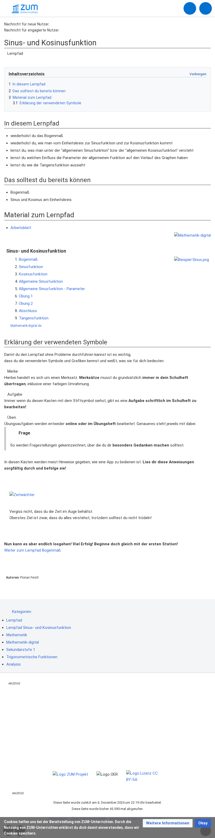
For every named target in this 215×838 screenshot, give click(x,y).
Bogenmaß (28, 259)
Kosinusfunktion (33, 274)
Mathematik (16, 635)
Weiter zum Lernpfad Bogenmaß (33, 550)
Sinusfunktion (31, 266)
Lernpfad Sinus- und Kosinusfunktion (38, 627)
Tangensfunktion (34, 318)
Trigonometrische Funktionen (31, 657)
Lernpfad (14, 620)
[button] (168, 823)
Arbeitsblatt (20, 227)
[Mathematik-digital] (192, 235)
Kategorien (21, 611)
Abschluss (28, 310)
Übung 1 (26, 296)
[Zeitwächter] (107, 494)
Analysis (13, 664)
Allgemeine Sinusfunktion (41, 281)
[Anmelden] (190, 8)
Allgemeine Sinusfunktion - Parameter (52, 288)
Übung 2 (26, 303)
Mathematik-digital (22, 642)
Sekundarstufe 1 (20, 649)
